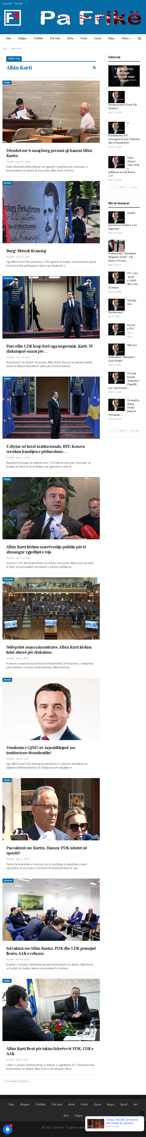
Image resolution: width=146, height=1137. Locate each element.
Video (79, 1115)
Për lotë (55, 38)
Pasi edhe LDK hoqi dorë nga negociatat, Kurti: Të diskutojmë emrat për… (49, 349)
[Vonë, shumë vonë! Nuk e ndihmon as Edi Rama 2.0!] (116, 162)
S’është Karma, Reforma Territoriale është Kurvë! (124, 74)
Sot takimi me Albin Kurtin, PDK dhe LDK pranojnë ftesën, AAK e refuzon (51, 951)
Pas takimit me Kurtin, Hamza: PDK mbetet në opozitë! (46, 850)
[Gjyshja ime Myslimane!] (116, 305)
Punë (84, 38)
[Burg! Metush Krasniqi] (51, 212)
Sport (124, 1104)
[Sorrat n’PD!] (116, 329)
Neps (111, 38)
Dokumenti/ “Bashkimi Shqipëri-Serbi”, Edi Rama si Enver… (122, 257)
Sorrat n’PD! (131, 326)
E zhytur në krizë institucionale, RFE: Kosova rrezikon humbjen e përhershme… (45, 449)
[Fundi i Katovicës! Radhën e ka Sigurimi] (116, 217)
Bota (70, 38)
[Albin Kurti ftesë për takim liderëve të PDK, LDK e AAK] (51, 1010)
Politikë (38, 38)
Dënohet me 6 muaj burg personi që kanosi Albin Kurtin (49, 153)
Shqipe (22, 38)
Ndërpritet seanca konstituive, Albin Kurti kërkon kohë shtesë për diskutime (49, 650)
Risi (66, 1115)
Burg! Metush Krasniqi (26, 251)
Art (136, 1104)
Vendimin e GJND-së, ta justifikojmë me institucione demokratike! (40, 750)
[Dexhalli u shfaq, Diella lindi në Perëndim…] (116, 405)
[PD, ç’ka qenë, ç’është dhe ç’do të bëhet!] (116, 278)
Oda (8, 38)
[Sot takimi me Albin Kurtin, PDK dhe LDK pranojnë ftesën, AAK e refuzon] (51, 910)
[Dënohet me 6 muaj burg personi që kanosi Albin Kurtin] (51, 112)
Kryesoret (8, 278)
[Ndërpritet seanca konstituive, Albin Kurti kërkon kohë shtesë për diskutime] (51, 608)
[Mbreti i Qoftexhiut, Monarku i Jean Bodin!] (116, 350)
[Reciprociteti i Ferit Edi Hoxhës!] (116, 97)
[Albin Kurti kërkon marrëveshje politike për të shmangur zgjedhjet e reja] (51, 508)
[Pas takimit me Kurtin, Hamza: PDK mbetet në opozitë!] (51, 809)
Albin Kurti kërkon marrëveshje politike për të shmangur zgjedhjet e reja (46, 549)
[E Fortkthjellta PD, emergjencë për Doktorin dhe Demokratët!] (116, 128)
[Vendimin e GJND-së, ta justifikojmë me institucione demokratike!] (51, 709)
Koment (7, 183)
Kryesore (8, 880)
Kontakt (19, 3)
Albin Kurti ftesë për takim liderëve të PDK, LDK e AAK (50, 1051)
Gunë (97, 38)
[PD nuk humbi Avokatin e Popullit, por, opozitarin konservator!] (116, 378)
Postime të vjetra (17, 1081)
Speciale (7, 3)
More (125, 38)
